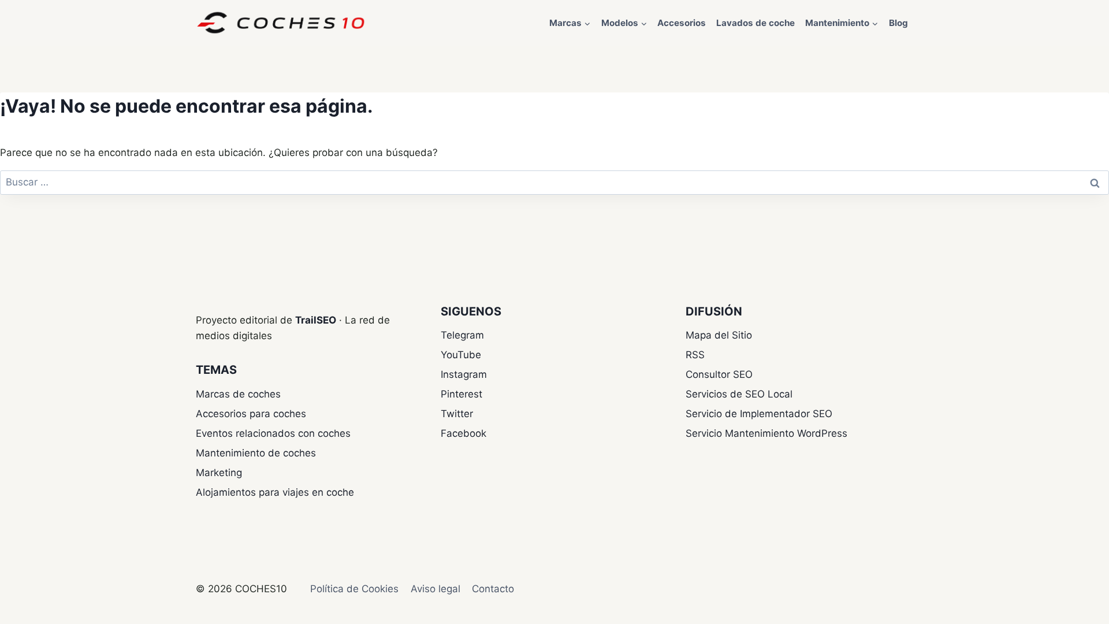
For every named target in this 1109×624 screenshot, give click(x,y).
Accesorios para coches (251, 413)
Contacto (493, 589)
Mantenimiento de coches (256, 453)
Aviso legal (435, 589)
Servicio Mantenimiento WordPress (766, 433)
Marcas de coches (238, 394)
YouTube (461, 355)
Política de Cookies (354, 589)
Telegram (462, 335)
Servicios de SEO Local (739, 394)
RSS (695, 355)
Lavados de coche (755, 22)
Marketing (219, 472)
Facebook (463, 433)
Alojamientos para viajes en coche (275, 492)
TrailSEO (315, 320)
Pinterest (461, 394)
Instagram (464, 374)
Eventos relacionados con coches (273, 433)
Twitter (457, 413)
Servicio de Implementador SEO (759, 413)
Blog (898, 22)
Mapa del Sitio (719, 335)
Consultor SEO (719, 374)
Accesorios (681, 22)
